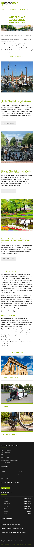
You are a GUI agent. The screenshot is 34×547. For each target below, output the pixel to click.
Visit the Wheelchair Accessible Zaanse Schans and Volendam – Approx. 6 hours (16, 102)
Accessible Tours (12, 9)
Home (2, 9)
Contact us (5, 475)
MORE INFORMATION (8, 123)
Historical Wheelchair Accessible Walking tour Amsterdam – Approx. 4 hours (16, 172)
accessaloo (5, 478)
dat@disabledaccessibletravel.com (10, 460)
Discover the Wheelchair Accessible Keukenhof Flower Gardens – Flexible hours (15, 240)
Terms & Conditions (6, 544)
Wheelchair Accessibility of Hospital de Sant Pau (13, 532)
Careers (20, 471)
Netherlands (22, 9)
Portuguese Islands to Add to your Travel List (12, 528)
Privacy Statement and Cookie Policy (21, 544)
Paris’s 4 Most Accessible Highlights (10, 524)
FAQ (19, 475)
